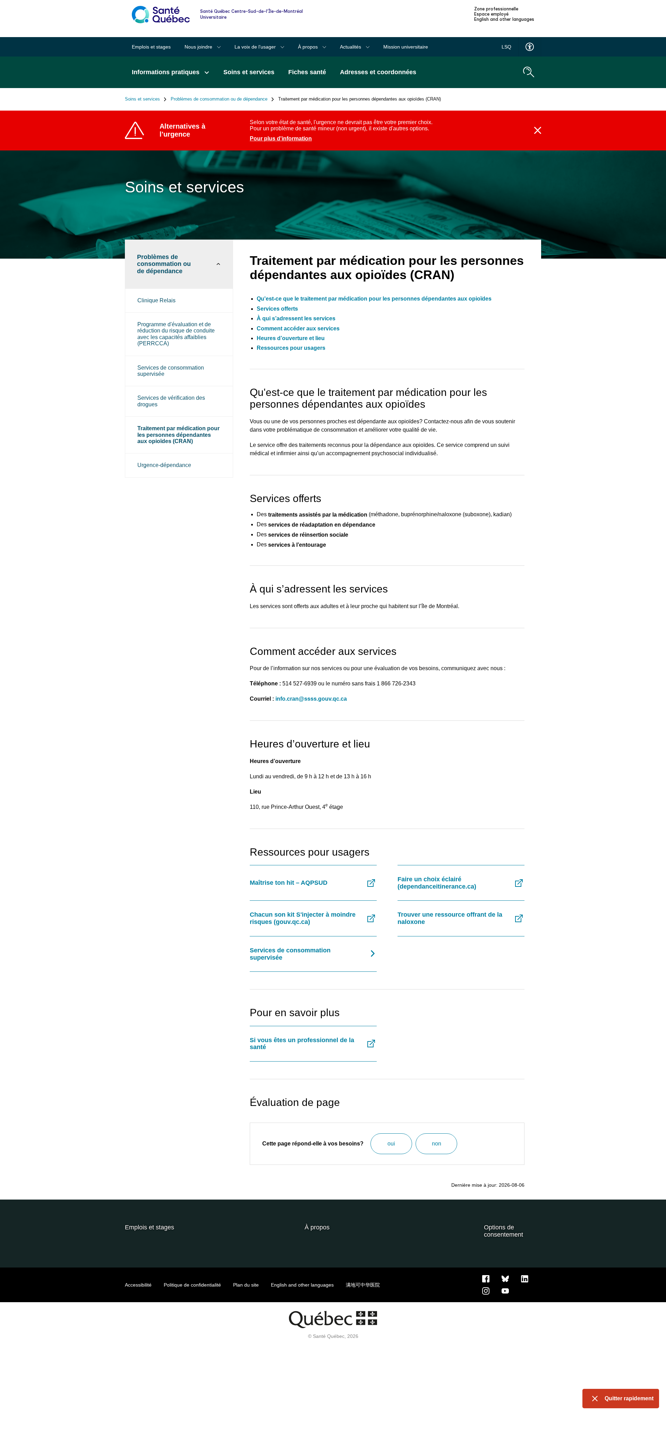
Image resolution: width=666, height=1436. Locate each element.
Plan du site (246, 1285)
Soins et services (248, 72)
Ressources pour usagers (291, 348)
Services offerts (277, 309)
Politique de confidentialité (192, 1285)
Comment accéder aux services (298, 328)
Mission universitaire (405, 47)
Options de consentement (503, 1231)
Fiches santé (307, 72)
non (436, 1144)
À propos (308, 47)
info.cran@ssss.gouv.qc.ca (311, 699)
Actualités (351, 47)
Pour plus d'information (281, 138)
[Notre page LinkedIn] (524, 1278)
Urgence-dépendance (164, 465)
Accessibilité (138, 1285)
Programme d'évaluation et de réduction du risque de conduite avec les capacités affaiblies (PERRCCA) (176, 333)
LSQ (506, 47)
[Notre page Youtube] (505, 1291)
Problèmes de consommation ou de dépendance (219, 99)
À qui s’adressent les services (296, 318)
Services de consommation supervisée (170, 371)
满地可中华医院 (363, 1285)
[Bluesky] (505, 1278)
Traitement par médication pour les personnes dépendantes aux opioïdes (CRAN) (178, 434)
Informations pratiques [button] (166, 72)
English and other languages (504, 19)
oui (391, 1144)
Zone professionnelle (496, 9)
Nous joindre (199, 47)
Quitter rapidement (629, 1398)
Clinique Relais (156, 300)
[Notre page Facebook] (485, 1278)
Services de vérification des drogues (171, 401)
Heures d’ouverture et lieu (291, 338)
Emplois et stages (151, 47)
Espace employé (491, 14)
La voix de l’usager (255, 47)
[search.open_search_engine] (528, 72)
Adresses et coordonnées (378, 72)
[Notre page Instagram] (485, 1291)
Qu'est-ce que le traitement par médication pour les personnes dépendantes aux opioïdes (374, 299)
